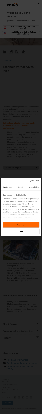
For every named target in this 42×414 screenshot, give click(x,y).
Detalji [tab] (20, 187)
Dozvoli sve (21, 225)
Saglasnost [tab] (7, 187)
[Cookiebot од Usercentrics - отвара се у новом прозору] (29, 181)
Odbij (21, 231)
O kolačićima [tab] (34, 187)
